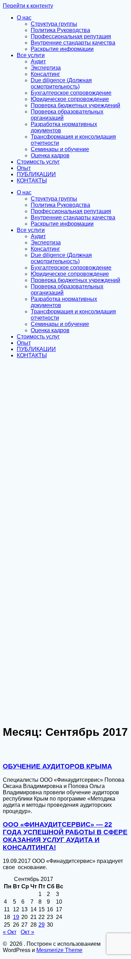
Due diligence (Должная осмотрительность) (61, 83)
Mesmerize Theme (59, 950)
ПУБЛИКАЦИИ (36, 174)
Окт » (27, 932)
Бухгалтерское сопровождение (71, 93)
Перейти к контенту (28, 6)
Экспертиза (46, 68)
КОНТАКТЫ (32, 181)
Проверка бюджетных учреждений (75, 105)
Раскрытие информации (62, 49)
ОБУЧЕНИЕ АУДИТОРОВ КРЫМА (57, 766)
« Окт (9, 932)
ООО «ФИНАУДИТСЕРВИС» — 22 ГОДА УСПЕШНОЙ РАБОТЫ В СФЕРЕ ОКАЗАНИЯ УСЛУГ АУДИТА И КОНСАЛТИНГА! (65, 836)
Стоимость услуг (38, 162)
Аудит (38, 61)
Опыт (24, 168)
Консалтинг (45, 74)
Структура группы (54, 24)
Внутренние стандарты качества (73, 43)
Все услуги (31, 55)
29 (41, 925)
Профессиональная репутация (71, 36)
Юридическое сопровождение (70, 99)
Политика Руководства (60, 30)
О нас (24, 18)
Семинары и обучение (60, 149)
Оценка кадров (50, 155)
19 (16, 917)
